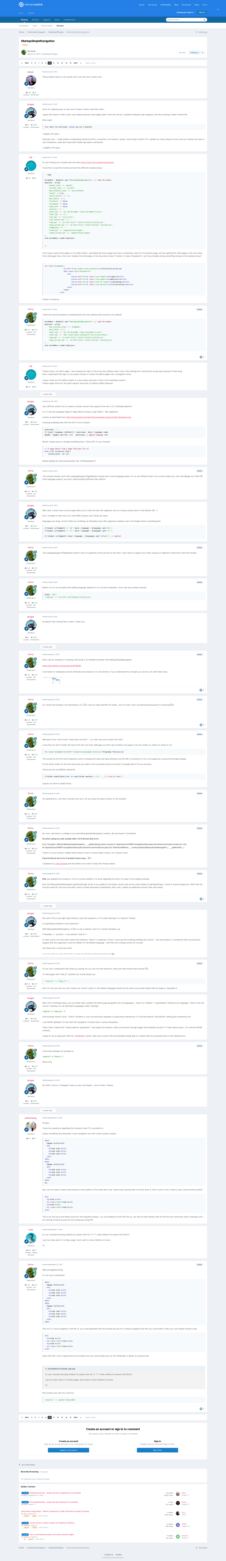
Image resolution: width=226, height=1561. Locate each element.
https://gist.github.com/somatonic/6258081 (61, 666)
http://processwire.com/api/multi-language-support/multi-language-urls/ (98, 417)
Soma (32, 51)
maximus (26, 1525)
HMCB (184, 1524)
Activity (35, 20)
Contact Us (109, 1555)
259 (29, 92)
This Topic (195, 20)
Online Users (46, 26)
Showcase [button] (152, 5)
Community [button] (166, 5)
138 (29, 178)
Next (76, 63)
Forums (31, 13)
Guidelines (23, 26)
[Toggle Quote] (46, 1369)
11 (53, 63)
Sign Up (202, 12)
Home (21, 13)
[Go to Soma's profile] (23, 52)
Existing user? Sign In (185, 12)
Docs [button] (205, 5)
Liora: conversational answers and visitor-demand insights (52, 1534)
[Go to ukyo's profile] (178, 1513)
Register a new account (68, 1450)
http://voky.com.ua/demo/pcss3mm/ (98, 162)
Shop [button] (196, 5)
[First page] (22, 63)
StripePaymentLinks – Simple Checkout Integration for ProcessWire (55, 1493)
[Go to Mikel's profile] (178, 1494)
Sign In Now (157, 1450)
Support (46, 20)
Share (183, 53)
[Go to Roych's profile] (178, 1503)
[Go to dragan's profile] (31, 112)
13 (62, 63)
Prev (27, 63)
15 (70, 63)
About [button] (141, 5)
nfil (30, 157)
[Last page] (80, 63)
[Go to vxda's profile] (31, 1238)
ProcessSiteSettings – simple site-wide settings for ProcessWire (54, 1502)
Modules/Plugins (50, 54)
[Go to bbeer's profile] (31, 80)
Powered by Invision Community (113, 1557)
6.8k (28, 330)
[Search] (204, 20)
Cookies (118, 1555)
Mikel (25, 1495)
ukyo (25, 1514)
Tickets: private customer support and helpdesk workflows (52, 1523)
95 (29, 1138)
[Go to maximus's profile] (178, 1537)
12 (58, 63)
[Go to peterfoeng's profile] (31, 1126)
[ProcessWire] (30, 5)
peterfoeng (30, 1118)
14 (66, 63)
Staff (35, 26)
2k (28, 125)
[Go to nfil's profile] (31, 166)
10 (49, 63)
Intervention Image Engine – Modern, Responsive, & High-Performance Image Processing (55, 1511)
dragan (30, 104)
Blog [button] (176, 5)
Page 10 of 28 (90, 63)
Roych (25, 1504)
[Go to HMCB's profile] (178, 1525)
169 (29, 1250)
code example (61, 863)
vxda (30, 1229)
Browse (24, 20)
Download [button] (186, 5)
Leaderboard (69, 20)
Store (57, 20)
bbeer (31, 72)
